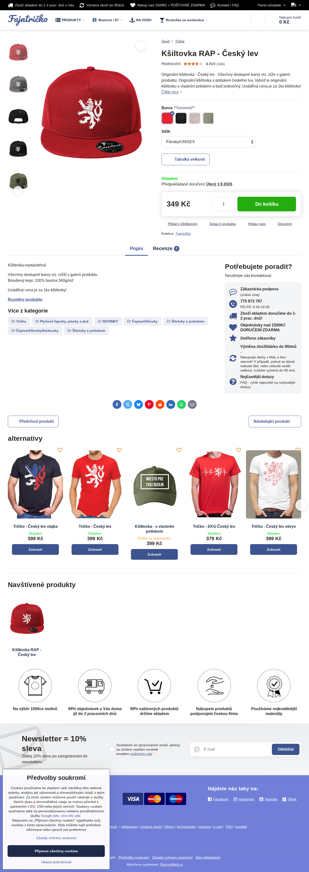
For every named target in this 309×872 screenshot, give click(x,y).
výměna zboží (151, 827)
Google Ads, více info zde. (61, 816)
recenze (204, 827)
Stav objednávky (208, 857)
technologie (186, 827)
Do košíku (266, 204)
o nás (217, 827)
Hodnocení (171, 64)
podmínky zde (141, 754)
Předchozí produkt (36, 421)
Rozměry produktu (25, 299)
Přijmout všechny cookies (56, 851)
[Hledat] (258, 20)
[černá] (181, 118)
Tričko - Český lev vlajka (35, 526)
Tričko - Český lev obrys (273, 526)
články (169, 827)
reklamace (129, 827)
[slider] (193, 64)
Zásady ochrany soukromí (172, 857)
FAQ (229, 827)
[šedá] (195, 118)
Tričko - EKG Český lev (214, 526)
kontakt (241, 827)
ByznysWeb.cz (171, 864)
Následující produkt (272, 421)
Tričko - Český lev (95, 526)
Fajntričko (183, 233)
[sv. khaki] (208, 118)
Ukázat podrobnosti (56, 862)
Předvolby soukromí (133, 857)
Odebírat (286, 749)
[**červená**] (167, 118)
